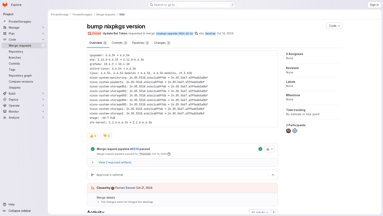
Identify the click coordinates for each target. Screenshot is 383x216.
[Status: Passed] (92, 149)
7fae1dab (145, 154)
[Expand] (92, 162)
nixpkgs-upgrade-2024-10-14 (174, 33)
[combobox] (260, 212)
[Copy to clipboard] (273, 55)
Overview (97, 42)
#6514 (134, 149)
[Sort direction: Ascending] (274, 212)
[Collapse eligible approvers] (272, 174)
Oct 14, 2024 (225, 33)
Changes (161, 42)
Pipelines (140, 42)
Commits (119, 42)
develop (210, 33)
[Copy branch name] (196, 33)
